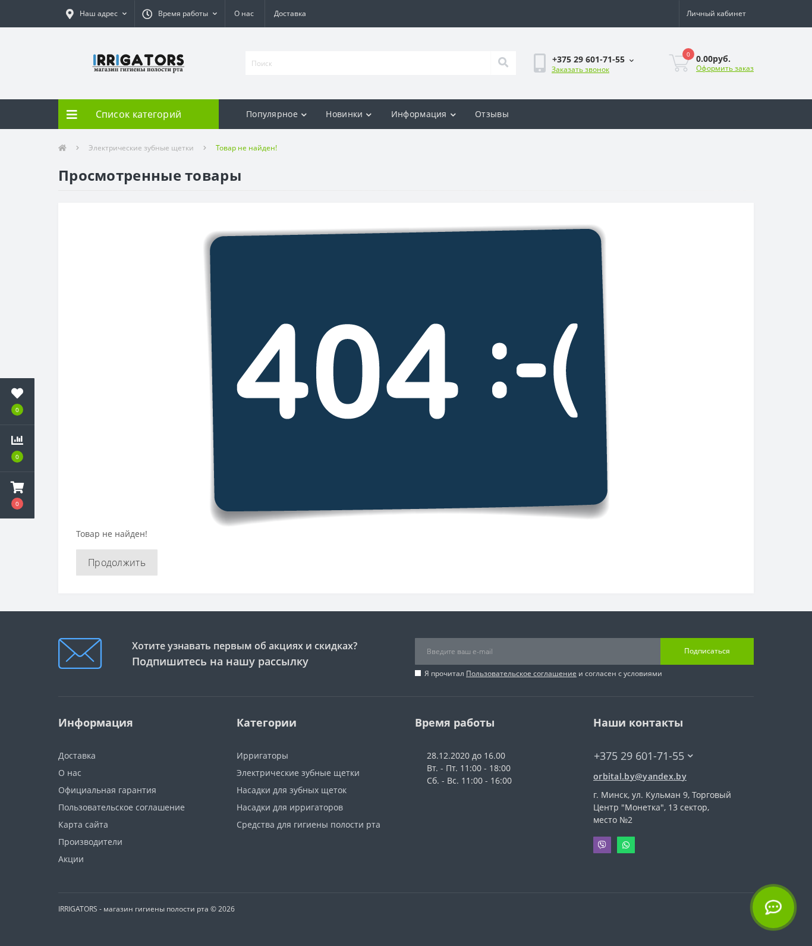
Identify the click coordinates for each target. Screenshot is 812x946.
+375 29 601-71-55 (571, 98)
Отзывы (492, 114)
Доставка (290, 13)
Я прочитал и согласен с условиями (543, 673)
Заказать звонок (580, 69)
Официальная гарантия (107, 790)
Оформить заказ (725, 68)
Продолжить (117, 562)
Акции (71, 859)
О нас (244, 13)
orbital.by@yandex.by (640, 776)
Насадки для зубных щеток (292, 790)
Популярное (272, 114)
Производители (90, 841)
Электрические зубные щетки (141, 148)
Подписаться (707, 651)
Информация (419, 114)
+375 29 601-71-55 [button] (639, 756)
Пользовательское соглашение (521, 673)
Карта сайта (83, 824)
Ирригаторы (262, 755)
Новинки (344, 114)
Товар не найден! (246, 148)
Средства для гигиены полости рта (308, 824)
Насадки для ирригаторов (290, 807)
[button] (96, 13)
